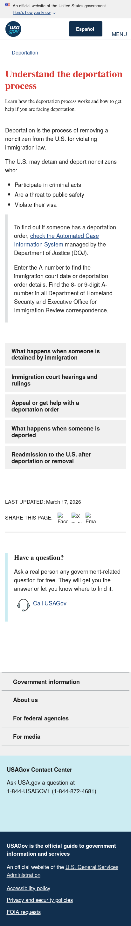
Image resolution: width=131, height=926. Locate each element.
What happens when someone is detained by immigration (55, 354)
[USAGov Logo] (13, 29)
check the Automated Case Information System (56, 239)
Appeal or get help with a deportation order (45, 406)
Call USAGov (49, 603)
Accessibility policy (28, 888)
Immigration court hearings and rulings (54, 380)
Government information (46, 682)
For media (26, 736)
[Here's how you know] (65, 9)
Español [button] (85, 28)
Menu (119, 33)
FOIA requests (24, 912)
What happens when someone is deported (55, 431)
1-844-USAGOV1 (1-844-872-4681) (51, 791)
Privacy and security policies (40, 900)
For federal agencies (41, 718)
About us (25, 700)
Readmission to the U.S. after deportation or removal (51, 457)
